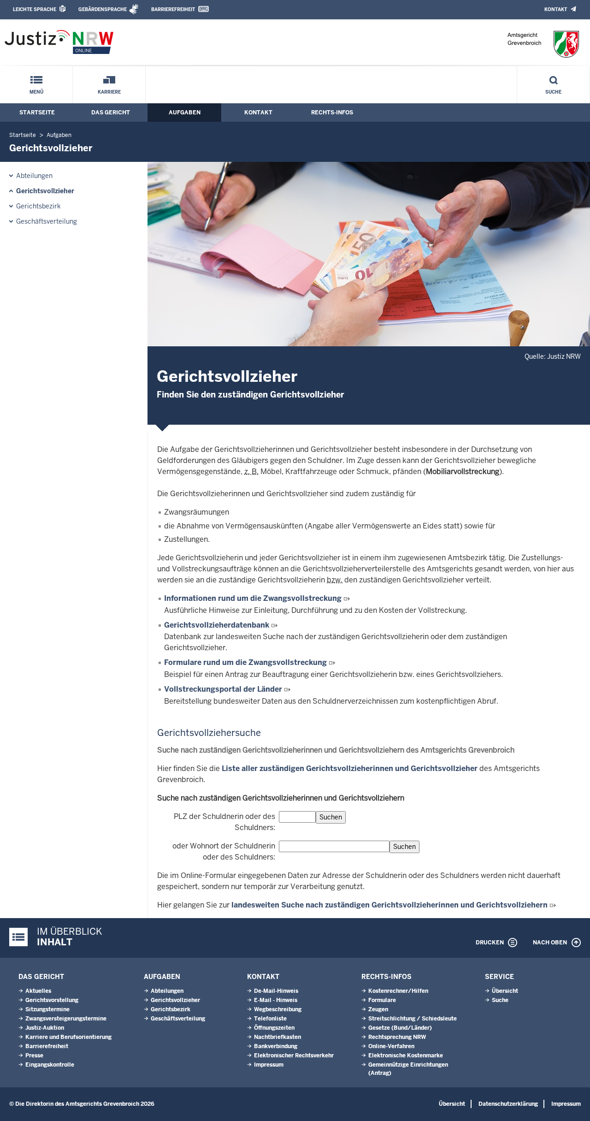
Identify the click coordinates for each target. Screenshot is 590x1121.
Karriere (109, 92)
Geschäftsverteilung (46, 221)
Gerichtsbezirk (38, 206)
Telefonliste (270, 1018)
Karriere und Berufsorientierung (68, 1037)
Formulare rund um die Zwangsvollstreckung (246, 662)
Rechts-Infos (332, 112)
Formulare (382, 1000)
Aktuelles (38, 991)
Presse (34, 1055)
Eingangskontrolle (49, 1064)
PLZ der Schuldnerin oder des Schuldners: (224, 822)
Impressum (268, 1064)
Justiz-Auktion (44, 1028)
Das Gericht (110, 112)
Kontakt (555, 9)
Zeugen (378, 1009)
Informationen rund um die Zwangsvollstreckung (253, 598)
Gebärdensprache (102, 9)
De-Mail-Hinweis (276, 991)
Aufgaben (185, 112)
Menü (36, 92)
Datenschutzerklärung (508, 1104)
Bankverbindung (275, 1046)
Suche (553, 92)
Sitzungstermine (47, 1009)
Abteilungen (34, 176)
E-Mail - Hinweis (275, 1000)
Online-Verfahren (391, 1046)
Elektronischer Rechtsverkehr (294, 1055)
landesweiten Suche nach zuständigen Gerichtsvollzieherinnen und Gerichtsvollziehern (389, 905)
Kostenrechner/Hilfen (398, 991)
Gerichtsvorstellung (51, 1000)
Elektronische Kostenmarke (405, 1055)
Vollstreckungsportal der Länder (224, 689)
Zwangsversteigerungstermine (65, 1018)
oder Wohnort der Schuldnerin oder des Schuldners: (223, 851)
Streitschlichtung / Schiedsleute (412, 1018)
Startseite (37, 112)
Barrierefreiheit (173, 9)
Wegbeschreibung (277, 1009)
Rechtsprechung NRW (397, 1037)
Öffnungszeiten (274, 1028)
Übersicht (505, 991)
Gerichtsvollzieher (45, 191)
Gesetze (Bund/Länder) (400, 1028)
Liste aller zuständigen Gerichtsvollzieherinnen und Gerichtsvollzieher (350, 768)
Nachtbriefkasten (277, 1037)
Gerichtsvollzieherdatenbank (216, 625)
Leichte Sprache (34, 9)
